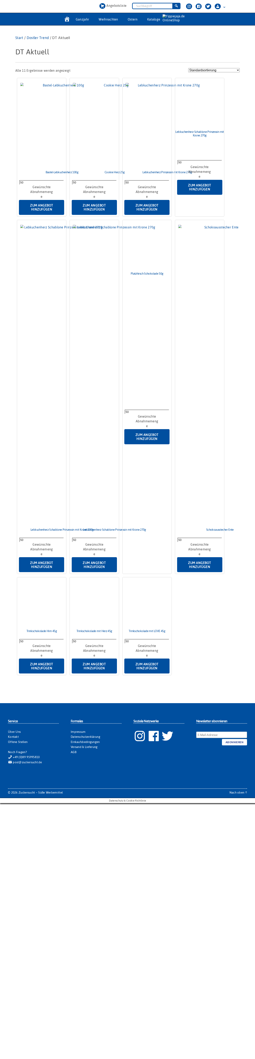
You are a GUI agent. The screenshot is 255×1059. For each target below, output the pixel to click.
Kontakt (13, 736)
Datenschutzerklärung (85, 736)
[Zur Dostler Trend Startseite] (66, 19)
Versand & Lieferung (84, 747)
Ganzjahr (82, 19)
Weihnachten (108, 19)
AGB (73, 752)
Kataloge (153, 19)
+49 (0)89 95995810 (26, 757)
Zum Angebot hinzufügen (41, 207)
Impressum (78, 731)
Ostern (133, 19)
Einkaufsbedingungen (85, 742)
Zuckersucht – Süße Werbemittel (41, 792)
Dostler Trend (38, 38)
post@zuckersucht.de (27, 762)
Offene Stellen (17, 742)
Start (19, 38)
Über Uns (14, 731)
